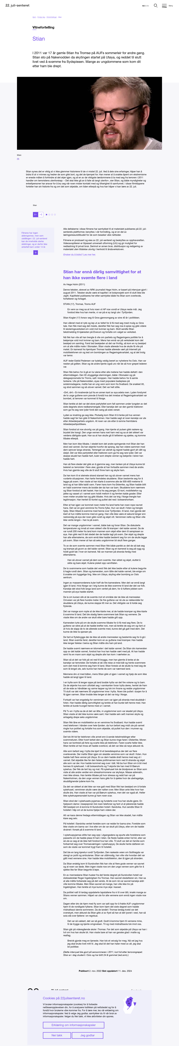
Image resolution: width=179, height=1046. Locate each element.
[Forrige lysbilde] (35, 214)
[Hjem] (17, 6)
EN (147, 6)
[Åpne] (155, 6)
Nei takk (57, 1035)
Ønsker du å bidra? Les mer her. (79, 255)
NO (143, 6)
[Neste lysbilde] (40, 214)
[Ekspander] (35, 252)
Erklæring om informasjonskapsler (74, 1025)
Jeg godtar (87, 1035)
